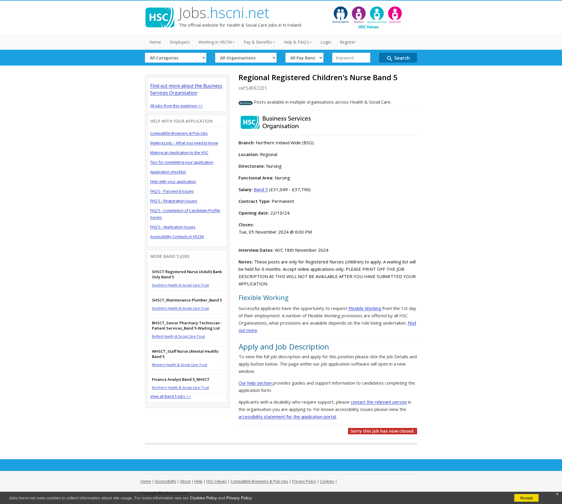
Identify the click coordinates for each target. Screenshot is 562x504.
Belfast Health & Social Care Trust (178, 336)
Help (198, 481)
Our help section (256, 383)
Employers (180, 42)
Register (347, 42)
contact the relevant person (379, 402)
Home (155, 42)
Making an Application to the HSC (179, 152)
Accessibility (165, 481)
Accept (526, 498)
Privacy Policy (238, 498)
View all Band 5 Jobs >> (170, 396)
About (185, 481)
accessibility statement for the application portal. (288, 416)
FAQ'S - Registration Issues (173, 200)
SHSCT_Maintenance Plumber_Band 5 (187, 300)
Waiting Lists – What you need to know (184, 142)
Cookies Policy (203, 498)
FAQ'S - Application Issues (173, 226)
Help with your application (173, 181)
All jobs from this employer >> (176, 105)
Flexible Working (365, 308)
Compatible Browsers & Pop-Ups (179, 133)
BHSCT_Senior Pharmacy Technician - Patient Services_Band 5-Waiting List (187, 325)
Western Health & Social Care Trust (179, 364)
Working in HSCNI (215, 42)
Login (326, 42)
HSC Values (216, 481)
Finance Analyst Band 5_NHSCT (181, 379)
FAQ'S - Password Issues (172, 191)
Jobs (224, 13)
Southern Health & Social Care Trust (180, 285)
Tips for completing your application (181, 162)
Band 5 (261, 189)
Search (398, 58)
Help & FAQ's (296, 42)
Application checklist (168, 171)
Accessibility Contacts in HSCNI (177, 236)
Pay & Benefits (258, 42)
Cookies (327, 481)
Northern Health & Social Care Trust (180, 387)
